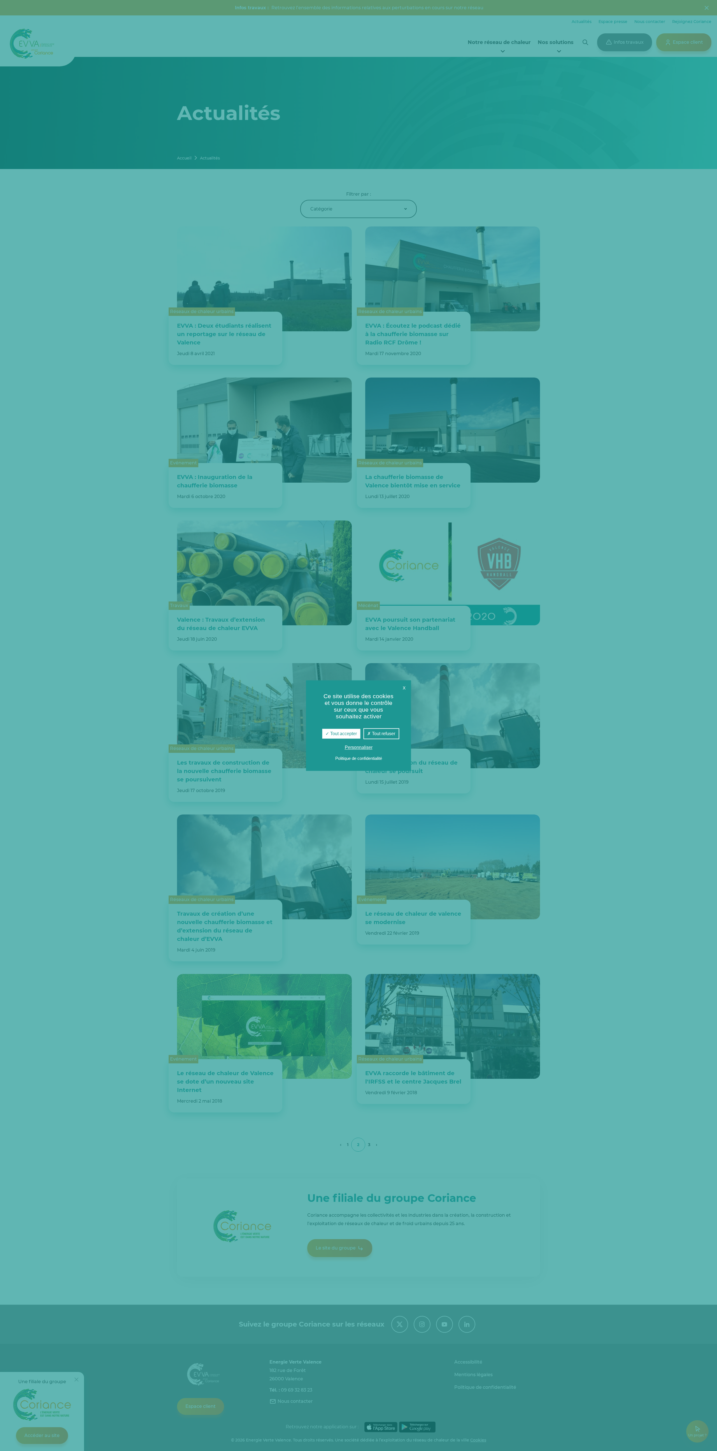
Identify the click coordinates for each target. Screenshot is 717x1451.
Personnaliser (359, 747)
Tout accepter (343, 733)
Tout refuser (383, 733)
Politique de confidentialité (358, 758)
